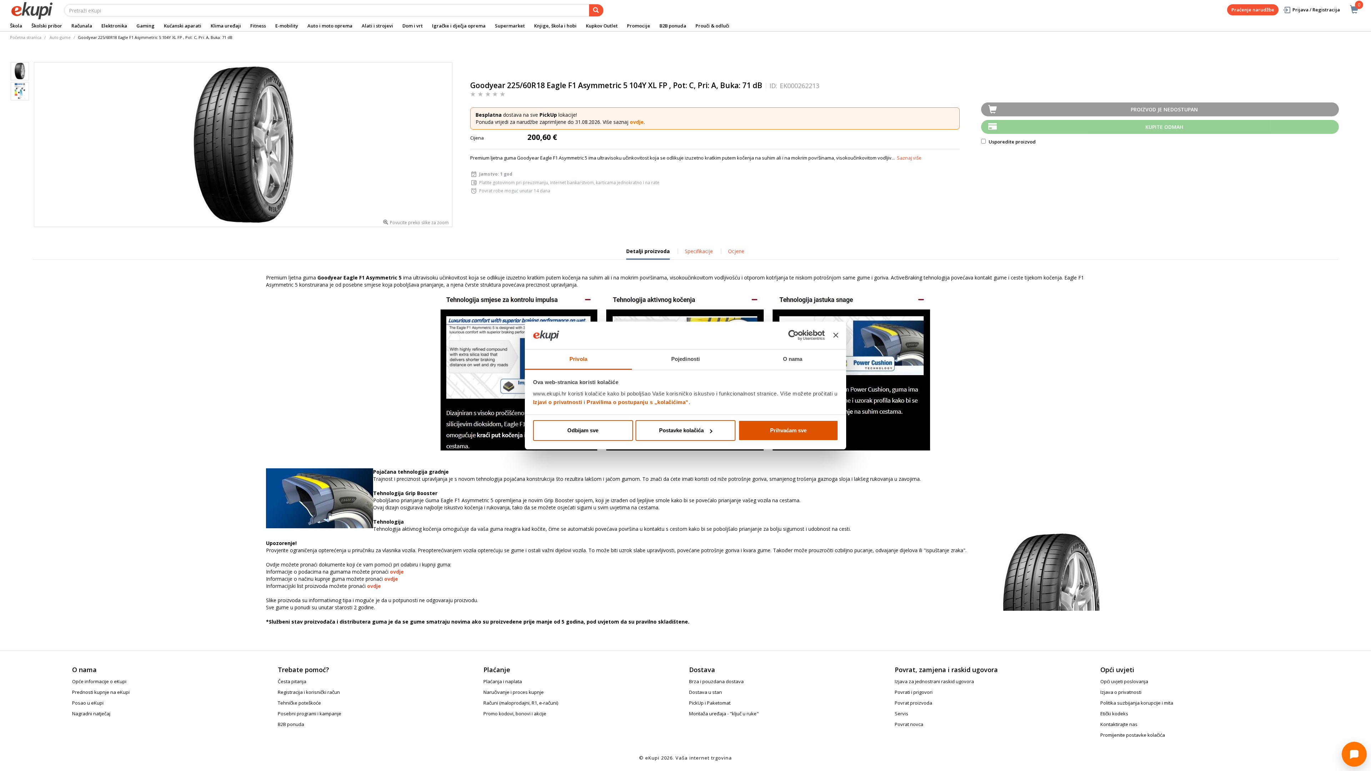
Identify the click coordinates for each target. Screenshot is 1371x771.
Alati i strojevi (377, 25)
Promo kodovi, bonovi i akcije (514, 713)
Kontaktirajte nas (1119, 724)
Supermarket (510, 25)
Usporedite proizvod (1012, 141)
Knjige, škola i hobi (555, 25)
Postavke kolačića (681, 430)
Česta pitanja (292, 681)
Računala (81, 25)
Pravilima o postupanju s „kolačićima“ (638, 402)
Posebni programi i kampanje (309, 713)
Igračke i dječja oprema (459, 25)
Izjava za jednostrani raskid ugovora (934, 681)
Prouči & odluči (712, 25)
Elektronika (114, 25)
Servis (901, 713)
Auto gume (60, 37)
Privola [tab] (578, 359)
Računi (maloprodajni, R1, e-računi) (520, 703)
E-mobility (286, 25)
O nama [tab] (793, 359)
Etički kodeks (1114, 713)
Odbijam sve (582, 430)
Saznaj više (909, 158)
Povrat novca (909, 724)
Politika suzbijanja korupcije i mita (1136, 703)
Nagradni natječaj (91, 713)
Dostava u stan (705, 692)
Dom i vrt (412, 25)
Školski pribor (46, 25)
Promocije (638, 25)
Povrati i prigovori (914, 692)
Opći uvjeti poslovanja (1124, 681)
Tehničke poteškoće (299, 703)
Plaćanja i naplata (502, 681)
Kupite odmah (1164, 127)
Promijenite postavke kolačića (1132, 735)
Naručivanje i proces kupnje (513, 692)
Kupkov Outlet (602, 25)
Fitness (258, 25)
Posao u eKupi (88, 703)
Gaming (145, 25)
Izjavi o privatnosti (557, 402)
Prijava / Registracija (1316, 9)
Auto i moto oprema (329, 25)
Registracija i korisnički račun (309, 692)
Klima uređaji (226, 25)
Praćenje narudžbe (1252, 9)
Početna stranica (25, 37)
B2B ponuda (672, 25)
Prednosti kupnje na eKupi (101, 692)
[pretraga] (596, 10)
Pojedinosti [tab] (685, 359)
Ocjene (736, 251)
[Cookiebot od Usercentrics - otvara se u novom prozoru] (793, 335)
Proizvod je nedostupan (1164, 109)
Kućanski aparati (182, 25)
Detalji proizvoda (648, 254)
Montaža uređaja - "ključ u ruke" (724, 713)
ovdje (637, 122)
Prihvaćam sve (788, 430)
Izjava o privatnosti (1120, 692)
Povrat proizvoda (913, 703)
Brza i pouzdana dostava (716, 681)
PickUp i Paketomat (709, 703)
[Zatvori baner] (835, 335)
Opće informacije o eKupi (99, 681)
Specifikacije (699, 251)
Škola (16, 25)
